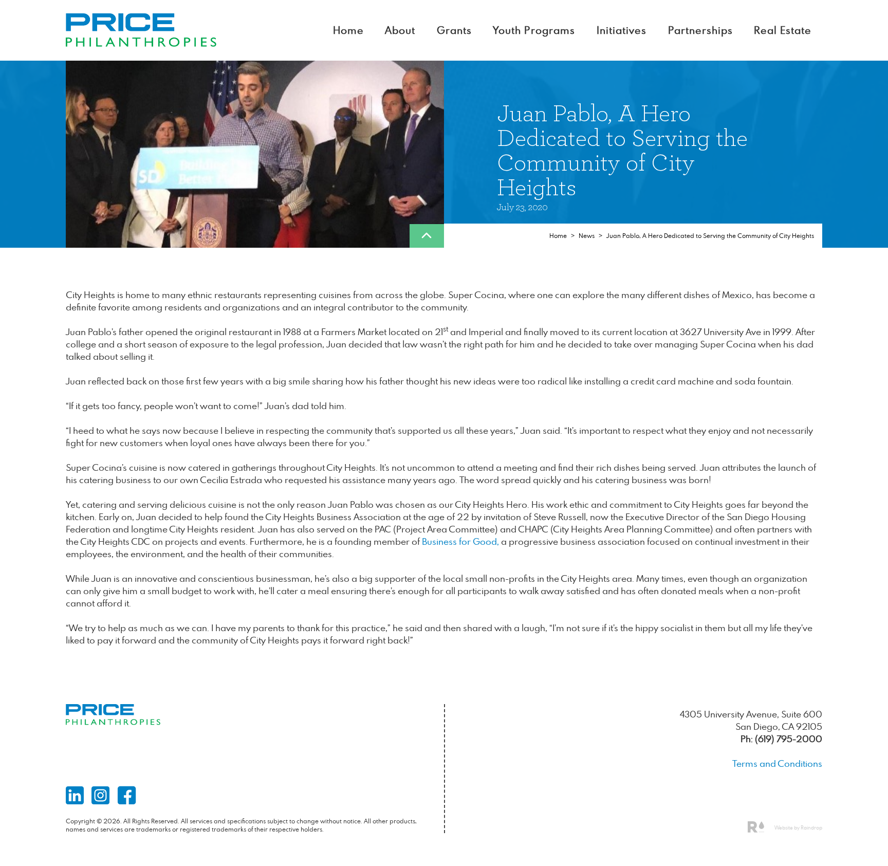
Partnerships (700, 30)
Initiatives (621, 30)
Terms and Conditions (777, 763)
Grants (454, 30)
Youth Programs (534, 30)
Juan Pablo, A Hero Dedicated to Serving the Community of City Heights (710, 235)
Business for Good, (460, 541)
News (587, 235)
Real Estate (782, 30)
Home (348, 30)
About (400, 30)
